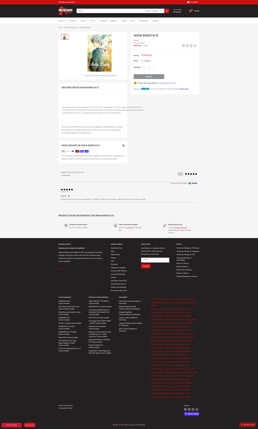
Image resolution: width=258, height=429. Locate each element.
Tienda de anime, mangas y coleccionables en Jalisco (170, 361)
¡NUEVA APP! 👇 (11, 425)
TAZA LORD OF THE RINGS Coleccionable (98, 302)
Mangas (72, 21)
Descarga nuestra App (119, 281)
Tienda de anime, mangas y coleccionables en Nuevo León (172, 351)
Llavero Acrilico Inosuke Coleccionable (97, 327)
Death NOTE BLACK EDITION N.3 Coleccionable (99, 341)
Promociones (143, 21)
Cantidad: (137, 67)
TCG (92, 21)
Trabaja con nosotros (118, 268)
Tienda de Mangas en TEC (185, 254)
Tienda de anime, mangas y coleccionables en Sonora (170, 326)
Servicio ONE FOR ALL (119, 271)
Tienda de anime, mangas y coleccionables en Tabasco (170, 379)
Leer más (61, 268)
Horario (113, 277)
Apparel (113, 21)
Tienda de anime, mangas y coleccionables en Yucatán (170, 393)
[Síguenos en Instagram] (193, 409)
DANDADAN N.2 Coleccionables (64, 302)
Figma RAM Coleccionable (68, 337)
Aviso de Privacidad (118, 274)
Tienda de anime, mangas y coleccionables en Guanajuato (172, 323)
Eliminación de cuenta (119, 290)
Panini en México (182, 263)
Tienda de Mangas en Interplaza (187, 251)
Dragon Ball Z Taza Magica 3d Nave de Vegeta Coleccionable (100, 352)
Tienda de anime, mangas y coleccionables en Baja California (173, 369)
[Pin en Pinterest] (187, 45)
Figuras (61, 21)
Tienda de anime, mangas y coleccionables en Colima (170, 312)
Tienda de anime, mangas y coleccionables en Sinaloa (170, 330)
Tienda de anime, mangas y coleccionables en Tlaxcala (170, 386)
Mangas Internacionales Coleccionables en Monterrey (129, 308)
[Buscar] (166, 11)
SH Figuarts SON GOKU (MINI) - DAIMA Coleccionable (100, 322)
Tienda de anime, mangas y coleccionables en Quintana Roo (172, 337)
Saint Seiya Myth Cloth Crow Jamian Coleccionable (68, 308)
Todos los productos (70, 27)
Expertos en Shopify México (137, 425)
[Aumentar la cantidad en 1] (155, 67)
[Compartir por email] (195, 45)
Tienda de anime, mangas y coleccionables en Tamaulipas (171, 383)
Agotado (149, 77)
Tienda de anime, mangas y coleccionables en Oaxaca (170, 347)
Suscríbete (194, 2)
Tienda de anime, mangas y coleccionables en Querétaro (171, 340)
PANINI (136, 40)
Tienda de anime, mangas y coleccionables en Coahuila (171, 309)
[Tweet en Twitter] (191, 45)
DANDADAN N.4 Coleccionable (100, 307)
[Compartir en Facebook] (183, 45)
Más (131, 21)
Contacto (114, 264)
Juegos (124, 21)
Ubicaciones (115, 254)
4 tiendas (129, 227)
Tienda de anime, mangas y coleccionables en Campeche (171, 376)
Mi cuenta (177, 12)
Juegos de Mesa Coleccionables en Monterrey (130, 324)
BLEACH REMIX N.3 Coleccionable (96, 346)
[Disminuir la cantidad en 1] (144, 67)
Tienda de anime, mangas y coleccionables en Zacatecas (171, 397)
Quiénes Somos (116, 248)
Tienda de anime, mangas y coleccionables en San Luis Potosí (173, 333)
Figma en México (182, 273)
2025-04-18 (65, 192)
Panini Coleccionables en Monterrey (128, 330)
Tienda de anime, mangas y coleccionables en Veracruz (171, 390)
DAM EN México (182, 267)
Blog (112, 251)
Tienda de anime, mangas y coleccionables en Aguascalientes (173, 299)
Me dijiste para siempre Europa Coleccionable (69, 313)
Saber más (173, 83)
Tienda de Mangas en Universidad (184, 259)
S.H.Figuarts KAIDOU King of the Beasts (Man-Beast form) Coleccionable (99, 312)
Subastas (155, 21)
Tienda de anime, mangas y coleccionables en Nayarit (170, 354)
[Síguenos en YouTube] (196, 409)
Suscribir (146, 266)
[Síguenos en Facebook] (185, 409)
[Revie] (193, 183)
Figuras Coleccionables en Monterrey (128, 319)
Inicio (60, 27)
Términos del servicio (118, 284)
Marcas (113, 258)
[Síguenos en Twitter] (189, 409)
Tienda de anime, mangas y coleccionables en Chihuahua (171, 316)
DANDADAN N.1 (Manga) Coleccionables (67, 333)
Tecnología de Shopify (65, 408)
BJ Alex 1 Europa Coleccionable (69, 323)
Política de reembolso (118, 287)
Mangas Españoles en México (186, 276)
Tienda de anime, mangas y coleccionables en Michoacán (171, 358)
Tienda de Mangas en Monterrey (187, 248)
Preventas (103, 21)
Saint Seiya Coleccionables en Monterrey (130, 302)
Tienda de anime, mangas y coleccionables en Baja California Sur (174, 372)
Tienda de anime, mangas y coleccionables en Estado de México (174, 319)
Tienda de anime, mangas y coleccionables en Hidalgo (170, 365)
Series (83, 21)
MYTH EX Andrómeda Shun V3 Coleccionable (69, 349)
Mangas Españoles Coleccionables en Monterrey (129, 313)
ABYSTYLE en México (184, 270)
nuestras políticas (180, 227)
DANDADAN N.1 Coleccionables (64, 319)
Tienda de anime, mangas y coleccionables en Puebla (170, 344)
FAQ (112, 261)
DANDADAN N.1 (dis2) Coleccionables (66, 327)
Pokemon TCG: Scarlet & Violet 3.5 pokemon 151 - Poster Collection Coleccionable (100, 334)
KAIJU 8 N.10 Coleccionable (99, 318)
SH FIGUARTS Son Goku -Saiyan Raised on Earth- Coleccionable (67, 343)
